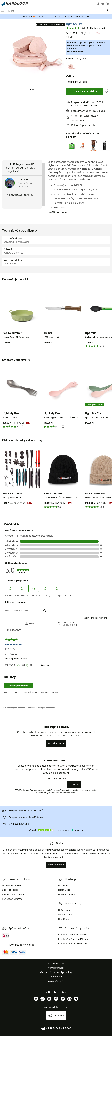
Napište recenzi (97, 28)
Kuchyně (31, 707)
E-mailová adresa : (56, 779)
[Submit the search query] (109, 11)
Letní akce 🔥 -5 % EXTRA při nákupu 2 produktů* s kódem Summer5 (56, 17)
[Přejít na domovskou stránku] (4, 708)
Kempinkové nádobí (46, 707)
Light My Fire (74, 24)
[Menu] (2, 11)
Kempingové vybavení (16, 707)
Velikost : (71, 76)
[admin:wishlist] (106, 91)
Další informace (75, 52)
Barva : (76, 58)
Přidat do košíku (85, 91)
